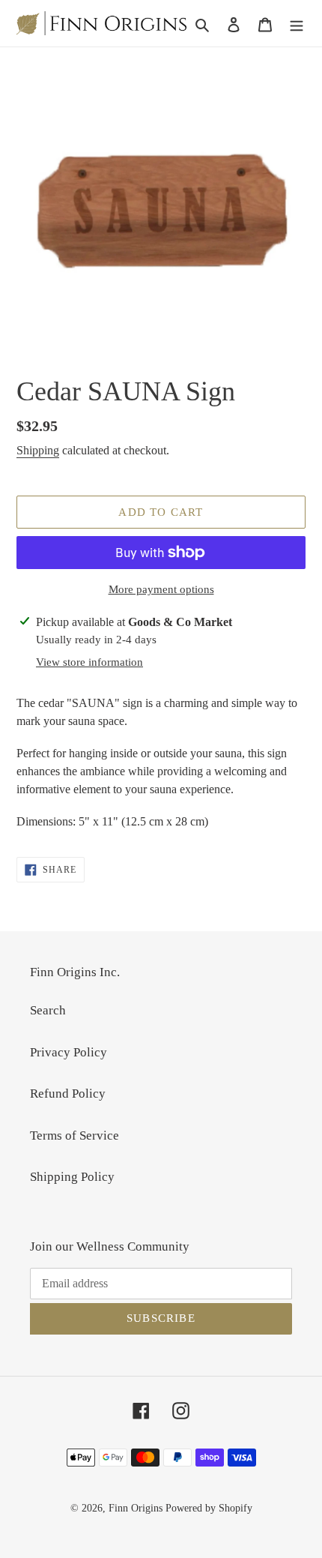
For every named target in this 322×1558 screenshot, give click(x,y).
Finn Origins (135, 1508)
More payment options (161, 589)
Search (48, 1010)
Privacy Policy (68, 1052)
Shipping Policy (72, 1177)
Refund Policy (68, 1093)
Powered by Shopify (208, 1508)
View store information (89, 662)
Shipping (37, 450)
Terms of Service (74, 1135)
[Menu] (296, 23)
